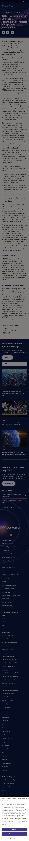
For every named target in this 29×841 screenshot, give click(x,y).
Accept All (14, 829)
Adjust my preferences (14, 838)
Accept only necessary (14, 833)
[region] (14, 818)
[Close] (26, 799)
